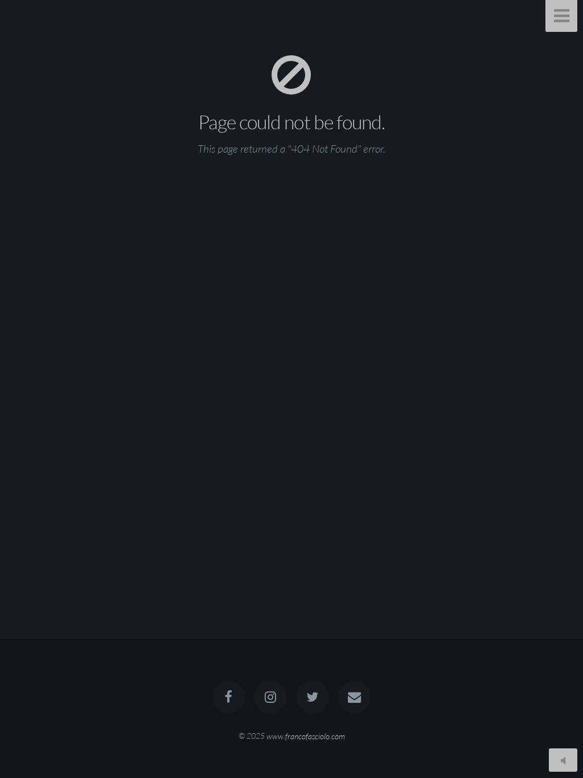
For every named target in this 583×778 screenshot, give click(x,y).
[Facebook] (228, 697)
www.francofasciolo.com (305, 735)
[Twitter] (312, 697)
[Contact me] (354, 697)
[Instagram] (270, 697)
